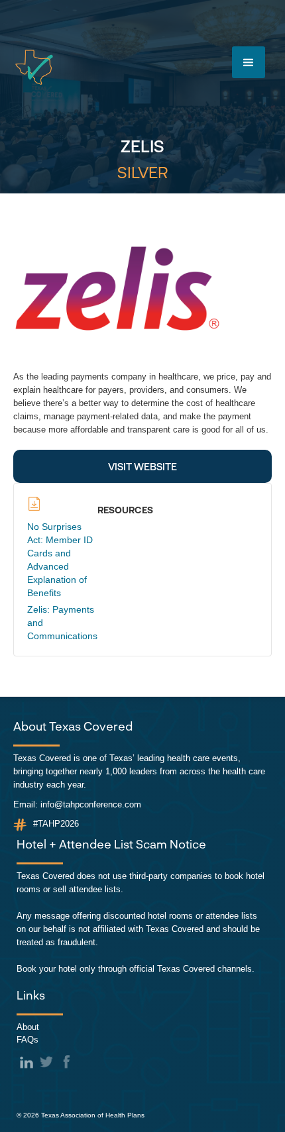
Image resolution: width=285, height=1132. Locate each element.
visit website (142, 466)
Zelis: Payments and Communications (62, 622)
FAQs (27, 1040)
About (28, 1027)
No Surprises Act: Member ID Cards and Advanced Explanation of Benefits (60, 559)
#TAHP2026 (56, 824)
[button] (248, 62)
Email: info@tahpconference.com (77, 804)
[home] (34, 67)
